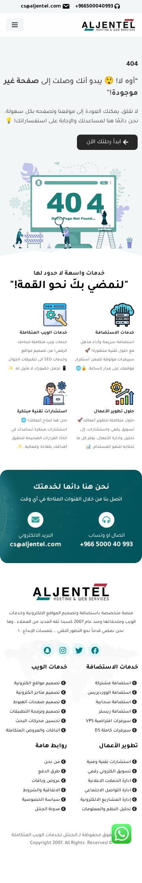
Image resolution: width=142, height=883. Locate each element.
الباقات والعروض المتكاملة (33, 730)
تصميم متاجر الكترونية (38, 693)
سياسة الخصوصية (41, 800)
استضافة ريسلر (115, 711)
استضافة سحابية (114, 702)
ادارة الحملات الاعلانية (110, 781)
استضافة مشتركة (113, 683)
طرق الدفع (49, 771)
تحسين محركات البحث (38, 721)
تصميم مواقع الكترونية (37, 683)
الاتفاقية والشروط (42, 790)
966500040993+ (94, 6)
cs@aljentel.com (41, 6)
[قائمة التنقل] (15, 24)
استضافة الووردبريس (110, 693)
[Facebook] (94, 650)
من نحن (52, 762)
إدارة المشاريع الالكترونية (106, 800)
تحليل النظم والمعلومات (107, 809)
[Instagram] (63, 650)
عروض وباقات (46, 781)
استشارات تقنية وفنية (109, 762)
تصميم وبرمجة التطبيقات (35, 711)
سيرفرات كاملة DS (113, 730)
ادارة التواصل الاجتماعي (108, 790)
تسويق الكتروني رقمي (110, 771)
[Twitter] (79, 650)
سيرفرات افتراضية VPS (109, 721)
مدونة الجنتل (48, 809)
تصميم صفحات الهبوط (37, 702)
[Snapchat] (47, 650)
